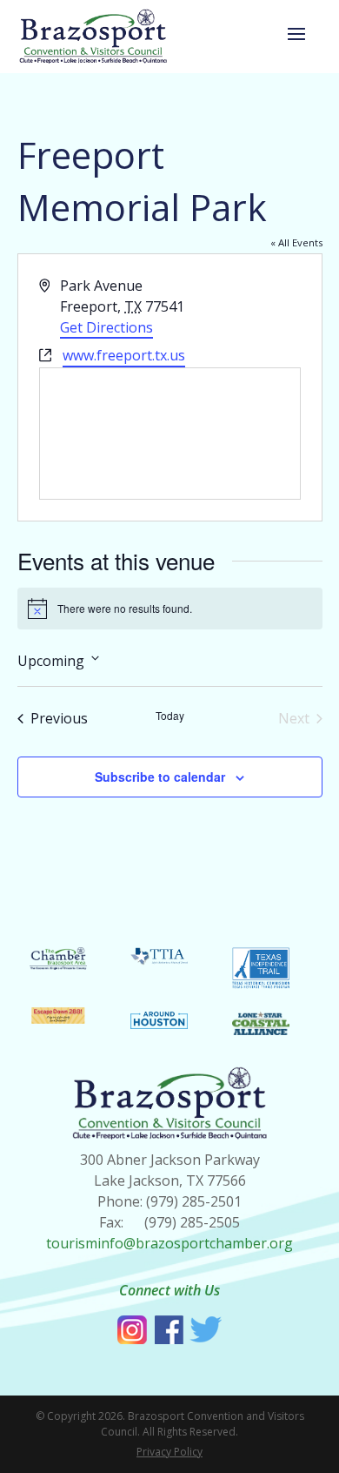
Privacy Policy (169, 1451)
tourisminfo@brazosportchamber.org (169, 1243)
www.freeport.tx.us (124, 355)
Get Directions (106, 327)
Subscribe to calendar (160, 776)
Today (170, 715)
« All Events (296, 242)
